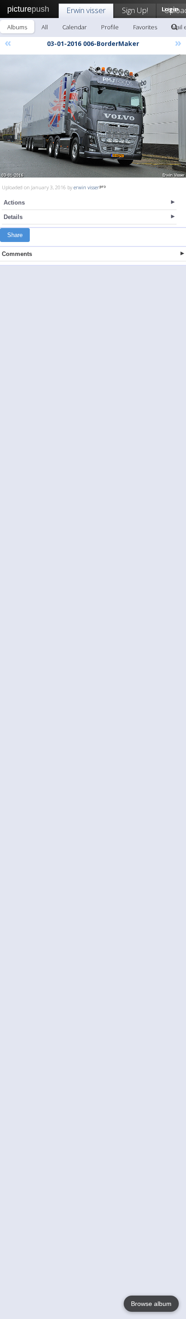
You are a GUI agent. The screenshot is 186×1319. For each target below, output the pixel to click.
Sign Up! (135, 10)
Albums (17, 27)
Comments (17, 254)
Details (13, 217)
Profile (110, 27)
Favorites (145, 27)
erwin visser (86, 187)
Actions (14, 202)
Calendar (74, 27)
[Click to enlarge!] (93, 116)
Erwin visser (86, 10)
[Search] (174, 27)
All (45, 27)
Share (15, 235)
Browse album (151, 1303)
